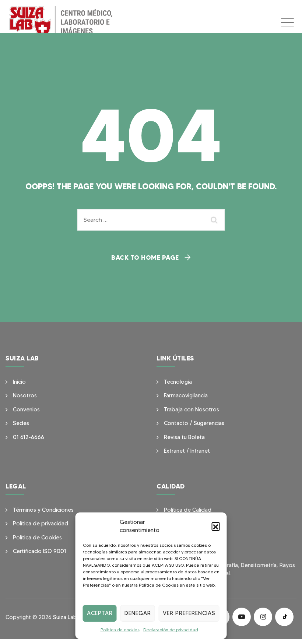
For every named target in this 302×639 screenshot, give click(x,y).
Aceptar (100, 613)
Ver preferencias (189, 613)
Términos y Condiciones (43, 510)
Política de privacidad (40, 523)
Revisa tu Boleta (184, 437)
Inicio (19, 382)
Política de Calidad (187, 510)
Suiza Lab (65, 617)
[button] (216, 526)
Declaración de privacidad (170, 629)
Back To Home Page (145, 257)
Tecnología (178, 382)
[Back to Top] (286, 627)
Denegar (137, 613)
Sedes (21, 423)
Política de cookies (120, 629)
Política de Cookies (37, 537)
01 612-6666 (28, 437)
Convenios (26, 409)
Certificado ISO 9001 (39, 551)
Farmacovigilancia (186, 395)
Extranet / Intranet (187, 451)
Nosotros (25, 395)
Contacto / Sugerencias (194, 423)
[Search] (215, 220)
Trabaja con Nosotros (191, 409)
